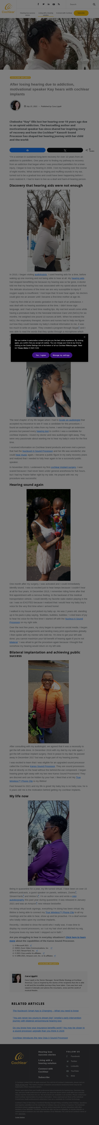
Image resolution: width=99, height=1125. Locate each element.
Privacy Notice (23, 348)
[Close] (84, 337)
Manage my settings (61, 355)
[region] (49, 348)
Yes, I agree (41, 355)
